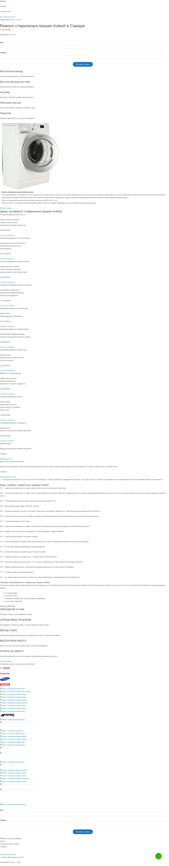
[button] (5, 11)
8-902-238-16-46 (9, 17)
